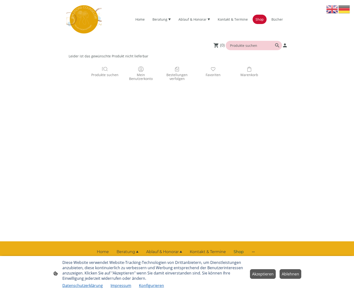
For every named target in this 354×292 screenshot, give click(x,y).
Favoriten (213, 75)
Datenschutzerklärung (82, 285)
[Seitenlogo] (84, 19)
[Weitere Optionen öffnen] (253, 251)
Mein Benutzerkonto (141, 77)
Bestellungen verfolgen (177, 77)
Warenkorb (249, 75)
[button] (332, 9)
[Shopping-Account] (285, 45)
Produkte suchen (104, 75)
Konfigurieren (151, 285)
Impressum (121, 285)
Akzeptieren (263, 274)
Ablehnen (290, 274)
